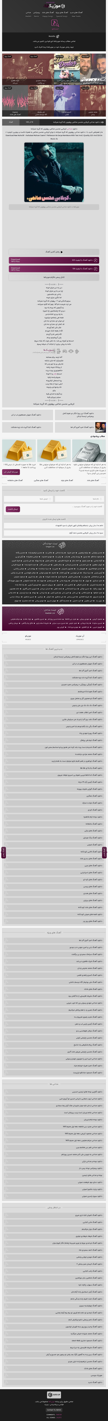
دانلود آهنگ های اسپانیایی (91, 872)
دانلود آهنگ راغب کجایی (92, 1271)
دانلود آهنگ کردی (95, 810)
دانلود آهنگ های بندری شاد (91, 858)
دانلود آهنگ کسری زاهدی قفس (89, 975)
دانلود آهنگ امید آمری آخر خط (90, 670)
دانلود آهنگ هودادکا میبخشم (90, 691)
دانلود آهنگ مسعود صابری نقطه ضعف (87, 1340)
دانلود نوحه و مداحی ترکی (92, 1161)
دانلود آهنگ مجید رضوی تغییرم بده (88, 1017)
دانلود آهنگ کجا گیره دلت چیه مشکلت (87, 677)
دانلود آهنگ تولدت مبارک (92, 803)
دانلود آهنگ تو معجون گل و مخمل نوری (86, 698)
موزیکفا (54, 5)
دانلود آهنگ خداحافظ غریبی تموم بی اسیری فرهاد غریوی (80, 775)
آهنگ (11, 122)
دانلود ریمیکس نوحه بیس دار (90, 1168)
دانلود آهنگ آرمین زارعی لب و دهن (88, 1024)
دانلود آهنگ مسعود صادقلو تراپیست (87, 1072)
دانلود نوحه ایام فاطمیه (93, 817)
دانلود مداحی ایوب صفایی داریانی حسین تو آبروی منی (80, 1098)
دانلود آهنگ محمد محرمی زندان (89, 968)
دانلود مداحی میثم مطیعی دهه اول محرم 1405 (84, 1140)
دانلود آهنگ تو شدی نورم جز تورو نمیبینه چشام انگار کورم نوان (77, 1243)
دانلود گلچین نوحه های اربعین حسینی (87, 1091)
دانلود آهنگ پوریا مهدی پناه (90, 733)
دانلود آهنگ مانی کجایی (92, 1222)
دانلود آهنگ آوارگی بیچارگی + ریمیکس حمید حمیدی (81, 684)
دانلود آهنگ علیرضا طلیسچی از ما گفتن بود (85, 996)
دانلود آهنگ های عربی (93, 865)
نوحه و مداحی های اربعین (92, 1175)
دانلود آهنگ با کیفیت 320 (82, 260)
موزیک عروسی (96, 1375)
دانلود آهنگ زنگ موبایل (92, 837)
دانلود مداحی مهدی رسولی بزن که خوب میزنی (84, 1003)
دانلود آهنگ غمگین (94, 796)
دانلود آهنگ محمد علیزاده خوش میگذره (86, 1333)
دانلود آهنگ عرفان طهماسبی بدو (89, 1031)
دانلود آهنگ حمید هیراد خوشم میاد (88, 1065)
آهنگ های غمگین (41, 480)
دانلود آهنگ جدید (95, 1382)
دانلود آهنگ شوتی (94, 844)
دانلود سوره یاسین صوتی (92, 1196)
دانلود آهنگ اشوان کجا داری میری (88, 1215)
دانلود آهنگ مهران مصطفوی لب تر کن (87, 663)
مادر (55, 373)
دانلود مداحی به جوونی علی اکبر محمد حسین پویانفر (81, 1154)
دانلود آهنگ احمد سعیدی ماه (90, 1250)
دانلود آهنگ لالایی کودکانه (91, 851)
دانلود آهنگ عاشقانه (94, 824)
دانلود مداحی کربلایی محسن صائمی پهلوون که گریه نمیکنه (76, 122)
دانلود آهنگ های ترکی (93, 830)
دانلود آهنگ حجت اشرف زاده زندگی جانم (86, 1299)
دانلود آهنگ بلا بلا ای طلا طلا (91, 768)
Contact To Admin (54, 1410)
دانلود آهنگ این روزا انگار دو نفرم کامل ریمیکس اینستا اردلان (78, 656)
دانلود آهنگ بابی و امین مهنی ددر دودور (86, 947)
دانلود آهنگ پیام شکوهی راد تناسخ (88, 1044)
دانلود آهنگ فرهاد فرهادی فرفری (89, 1236)
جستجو (55, 29)
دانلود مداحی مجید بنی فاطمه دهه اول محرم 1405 (82, 1126)
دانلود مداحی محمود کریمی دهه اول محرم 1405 (83, 1133)
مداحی (69, 129)
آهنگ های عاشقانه (15, 480)
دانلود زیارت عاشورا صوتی (92, 1189)
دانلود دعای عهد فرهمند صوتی (90, 1182)
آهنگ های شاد (93, 480)
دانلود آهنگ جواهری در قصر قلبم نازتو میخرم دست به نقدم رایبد (76, 761)
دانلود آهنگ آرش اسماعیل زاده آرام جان (86, 1292)
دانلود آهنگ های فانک (93, 989)
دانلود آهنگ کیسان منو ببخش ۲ (89, 1264)
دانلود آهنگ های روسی (92, 886)
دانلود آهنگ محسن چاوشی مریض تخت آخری (84, 1051)
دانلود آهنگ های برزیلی (92, 900)
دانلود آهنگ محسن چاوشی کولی (89, 1038)
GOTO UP (56, 1394)
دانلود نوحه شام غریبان (93, 1119)
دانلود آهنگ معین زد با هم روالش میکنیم (85, 1010)
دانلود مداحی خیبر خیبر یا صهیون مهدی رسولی (84, 1058)
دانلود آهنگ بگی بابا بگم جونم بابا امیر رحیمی (84, 726)
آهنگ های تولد (67, 480)
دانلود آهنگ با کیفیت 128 (83, 268)
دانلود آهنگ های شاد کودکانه (90, 907)
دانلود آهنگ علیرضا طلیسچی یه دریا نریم (86, 1347)
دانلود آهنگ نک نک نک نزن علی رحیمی (87, 705)
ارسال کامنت (13, 509)
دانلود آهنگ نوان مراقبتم (92, 1229)
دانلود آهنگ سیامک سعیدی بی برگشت (87, 954)
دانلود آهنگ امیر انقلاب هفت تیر (89, 712)
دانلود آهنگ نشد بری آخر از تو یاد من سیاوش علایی (82, 719)
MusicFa (52, 36)
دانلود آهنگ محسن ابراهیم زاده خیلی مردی (85, 1361)
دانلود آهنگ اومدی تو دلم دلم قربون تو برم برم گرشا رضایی (78, 1312)
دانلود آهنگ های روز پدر (92, 921)
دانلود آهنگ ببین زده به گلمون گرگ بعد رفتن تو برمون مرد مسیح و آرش (74, 1354)
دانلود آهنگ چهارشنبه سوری (90, 1305)
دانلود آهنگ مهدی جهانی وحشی (89, 1257)
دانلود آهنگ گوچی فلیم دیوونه (89, 789)
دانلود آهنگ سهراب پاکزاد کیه (90, 1285)
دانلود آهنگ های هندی (92, 893)
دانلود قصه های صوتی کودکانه (89, 914)
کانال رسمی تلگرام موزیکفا (54, 277)
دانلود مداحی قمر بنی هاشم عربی (89, 1147)
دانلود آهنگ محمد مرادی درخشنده (88, 754)
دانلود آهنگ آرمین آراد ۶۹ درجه (90, 782)
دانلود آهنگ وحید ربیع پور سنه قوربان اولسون (84, 1326)
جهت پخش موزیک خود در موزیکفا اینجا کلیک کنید (54, 47)
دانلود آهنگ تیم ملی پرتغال (91, 740)
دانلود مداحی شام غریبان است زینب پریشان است (83, 1112)
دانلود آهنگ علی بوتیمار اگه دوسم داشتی (85, 982)
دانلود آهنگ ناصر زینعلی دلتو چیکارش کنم (85, 1319)
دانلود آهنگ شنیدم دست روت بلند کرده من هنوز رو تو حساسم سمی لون (73, 747)
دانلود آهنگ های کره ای (92, 879)
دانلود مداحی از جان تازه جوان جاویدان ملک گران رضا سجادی (79, 1105)
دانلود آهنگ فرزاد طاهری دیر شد (89, 961)
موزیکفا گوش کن (11, 472)
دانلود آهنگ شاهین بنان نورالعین (88, 1278)
